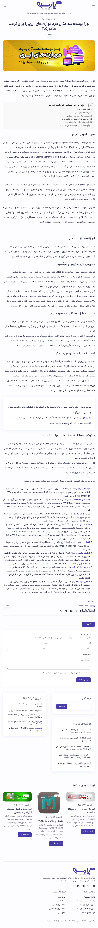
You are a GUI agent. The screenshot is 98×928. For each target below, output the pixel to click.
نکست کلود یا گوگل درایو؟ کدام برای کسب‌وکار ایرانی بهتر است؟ (76, 731)
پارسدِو (39, 704)
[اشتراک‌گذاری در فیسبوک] (71, 611)
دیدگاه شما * (86, 654)
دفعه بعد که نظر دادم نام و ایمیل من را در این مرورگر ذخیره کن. (65, 673)
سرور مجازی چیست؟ (86, 904)
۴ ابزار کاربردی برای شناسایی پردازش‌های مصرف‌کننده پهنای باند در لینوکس (75, 756)
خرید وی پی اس (82, 418)
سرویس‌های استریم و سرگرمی (77, 116)
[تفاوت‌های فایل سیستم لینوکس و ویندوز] (17, 796)
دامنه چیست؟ (89, 897)
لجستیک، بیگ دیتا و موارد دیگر (77, 122)
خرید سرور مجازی (59, 904)
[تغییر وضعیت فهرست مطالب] (89, 105)
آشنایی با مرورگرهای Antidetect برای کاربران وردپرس (25, 716)
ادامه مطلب (88, 831)
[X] (88, 886)
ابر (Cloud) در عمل (82, 112)
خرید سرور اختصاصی (57, 908)
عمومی (50, 34)
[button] (93, 5)
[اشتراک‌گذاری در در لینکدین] (66, 611)
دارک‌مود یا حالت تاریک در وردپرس (28, 705)
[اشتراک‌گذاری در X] (76, 611)
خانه (69, 13)
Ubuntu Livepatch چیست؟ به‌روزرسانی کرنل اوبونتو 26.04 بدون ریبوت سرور (73, 748)
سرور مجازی (91, 601)
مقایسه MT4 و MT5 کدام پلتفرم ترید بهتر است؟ (25, 729)
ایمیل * (45, 643)
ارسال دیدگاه (83, 679)
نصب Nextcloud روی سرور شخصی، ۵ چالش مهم (75, 739)
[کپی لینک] (61, 611)
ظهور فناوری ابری (84, 109)
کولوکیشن (62, 912)
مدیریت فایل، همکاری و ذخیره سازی (75, 119)
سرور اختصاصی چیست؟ (85, 908)
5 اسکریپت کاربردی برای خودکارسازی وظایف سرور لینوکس (74, 764)
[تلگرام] (78, 886)
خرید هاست (61, 901)
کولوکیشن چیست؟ (87, 912)
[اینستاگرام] (93, 886)
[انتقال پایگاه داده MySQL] (49, 802)
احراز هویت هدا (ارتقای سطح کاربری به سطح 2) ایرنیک (25, 722)
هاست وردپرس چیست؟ (85, 901)
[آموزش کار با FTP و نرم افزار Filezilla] (80, 796)
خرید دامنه (61, 897)
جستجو (86, 698)
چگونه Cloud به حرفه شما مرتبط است (75, 125)
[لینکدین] (83, 886)
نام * (89, 643)
